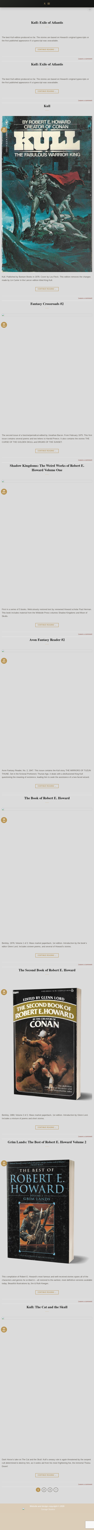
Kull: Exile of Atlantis (47, 22)
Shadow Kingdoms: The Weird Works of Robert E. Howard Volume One (47, 467)
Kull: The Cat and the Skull (47, 1306)
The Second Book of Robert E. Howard (47, 970)
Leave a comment (85, 59)
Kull (47, 105)
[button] (48, 3)
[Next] (56, 1490)
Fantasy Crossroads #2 (47, 303)
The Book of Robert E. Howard (47, 797)
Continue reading (47, 49)
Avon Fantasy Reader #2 (47, 639)
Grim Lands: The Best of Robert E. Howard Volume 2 (47, 1141)
